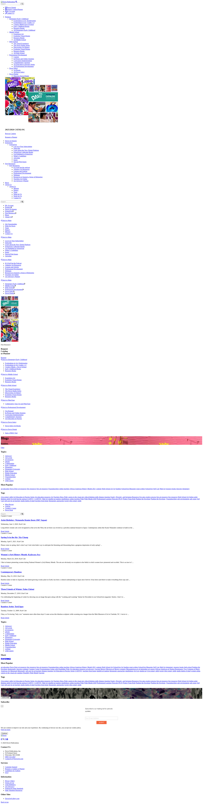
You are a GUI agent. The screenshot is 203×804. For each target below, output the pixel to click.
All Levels (8, 458)
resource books (171, 489)
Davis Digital (11, 7)
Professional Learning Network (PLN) (110, 499)
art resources (9, 460)
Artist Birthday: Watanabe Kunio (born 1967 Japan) (24, 520)
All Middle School (20, 40)
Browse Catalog (10, 134)
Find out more (5, 730)
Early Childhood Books (21, 26)
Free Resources (14, 165)
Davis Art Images (11, 141)
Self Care (156, 489)
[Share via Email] (8, 659)
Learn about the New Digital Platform (26, 150)
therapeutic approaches (56, 501)
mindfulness (65, 499)
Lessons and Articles (20, 171)
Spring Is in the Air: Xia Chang (14, 537)
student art (143, 671)
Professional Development (18, 55)
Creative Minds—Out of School (15, 367)
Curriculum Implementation (23, 61)
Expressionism (45, 669)
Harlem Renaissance (176, 669)
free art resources (42, 489)
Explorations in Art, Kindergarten (25, 21)
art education (5, 489)
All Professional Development (24, 66)
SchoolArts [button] (9, 143)
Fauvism (41, 673)
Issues (16, 160)
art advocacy (90, 669)
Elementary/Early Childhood (18, 19)
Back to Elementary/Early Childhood (14, 359)
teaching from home (41, 501)
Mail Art (162, 489)
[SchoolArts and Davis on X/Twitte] (3, 739)
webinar (7, 479)
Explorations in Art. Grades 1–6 (15, 365)
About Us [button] (8, 185)
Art (114, 489)
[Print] (10, 659)
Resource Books (19, 28)
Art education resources (43, 497)
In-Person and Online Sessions (24, 59)
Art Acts (136, 671)
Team (15, 192)
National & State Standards (14, 788)
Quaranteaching (10, 477)
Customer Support (11, 767)
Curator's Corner (10, 508)
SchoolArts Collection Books (23, 152)
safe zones (193, 499)
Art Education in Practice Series (24, 64)
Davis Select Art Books (13, 426)
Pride (82, 499)
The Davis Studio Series (22, 45)
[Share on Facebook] (2, 659)
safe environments (183, 499)
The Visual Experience (21, 43)
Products (8, 207)
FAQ (6, 773)
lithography (21, 671)
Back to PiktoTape (8, 400)
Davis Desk (14, 489)
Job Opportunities (11, 224)
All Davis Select (19, 72)
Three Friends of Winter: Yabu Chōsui (17, 589)
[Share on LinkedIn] (6, 659)
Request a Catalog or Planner (15, 769)
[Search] (22, 202)
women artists (195, 671)
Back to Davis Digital (9, 429)
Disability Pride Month (30, 673)
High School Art (107, 489)
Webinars (17, 175)
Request (3, 358)
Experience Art (19, 34)
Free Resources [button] (10, 164)
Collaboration (9, 463)
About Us (12, 186)
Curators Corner (34, 669)
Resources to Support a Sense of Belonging (28, 177)
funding (118, 489)
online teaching (64, 489)
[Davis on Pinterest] (7, 739)
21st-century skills (7, 497)
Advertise (17, 158)
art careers (151, 669)
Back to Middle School (10, 374)
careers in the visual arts (76, 497)
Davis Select (13, 68)
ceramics (123, 669)
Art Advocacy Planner (21, 181)
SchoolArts (13, 145)
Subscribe (17, 148)
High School (13, 42)
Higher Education (11, 473)
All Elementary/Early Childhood (24, 30)
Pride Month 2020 (90, 499)
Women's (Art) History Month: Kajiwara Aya (20, 554)
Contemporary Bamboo (11, 572)
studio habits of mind (28, 501)
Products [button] (8, 17)
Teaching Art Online (20, 179)
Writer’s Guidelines (11, 250)
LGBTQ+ (30, 499)
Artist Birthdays (10, 785)
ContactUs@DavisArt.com (14, 759)
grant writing (140, 489)
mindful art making (54, 499)
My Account (11, 11)
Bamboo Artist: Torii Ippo (12, 606)
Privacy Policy (10, 781)
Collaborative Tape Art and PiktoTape (17, 404)
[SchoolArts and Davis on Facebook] (1, 739)
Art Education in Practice (13, 419)
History (16, 190)
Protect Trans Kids (129, 499)
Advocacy (8, 456)
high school (188, 667)
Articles (7, 506)
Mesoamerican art (132, 669)
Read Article (5, 531)
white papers (9, 481)
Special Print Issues (20, 162)
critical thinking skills (91, 497)
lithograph (13, 671)
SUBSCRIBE (6, 697)
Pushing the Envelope (143, 499)
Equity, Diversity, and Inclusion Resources (125, 497)
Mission (16, 188)
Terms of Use (9, 783)
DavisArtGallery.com (12, 798)
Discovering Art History (22, 47)
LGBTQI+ (38, 499)
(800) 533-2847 (10, 757)
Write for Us (18, 194)
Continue (4, 733)
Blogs (7, 183)
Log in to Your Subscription (23, 146)
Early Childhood (10, 465)
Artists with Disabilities (58, 669)
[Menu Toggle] (16, 2)
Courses (16, 57)
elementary (186, 489)
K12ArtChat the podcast (22, 167)
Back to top (5, 802)
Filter (2, 448)
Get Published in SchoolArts (23, 154)
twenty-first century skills (72, 501)
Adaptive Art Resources (21, 169)
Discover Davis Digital (21, 76)
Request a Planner (11, 137)
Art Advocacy (9, 786)
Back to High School (9, 385)
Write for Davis (10, 226)
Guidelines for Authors (12, 771)
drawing (179, 489)
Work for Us (18, 196)
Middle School (14, 32)
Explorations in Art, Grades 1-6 (24, 22)
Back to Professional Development (13, 407)
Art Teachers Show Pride (59, 497)
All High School (19, 53)
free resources (31, 489)
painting (20, 673)
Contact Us (10, 13)
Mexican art (110, 669)
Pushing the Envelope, (158, 499)
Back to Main (6, 220)
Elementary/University (12, 469)
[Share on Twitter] (3, 659)
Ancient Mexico (100, 669)
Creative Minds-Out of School (24, 24)
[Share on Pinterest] (5, 659)
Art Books (17, 70)
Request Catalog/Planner (14, 9)
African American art (162, 669)
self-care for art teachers (12, 501)
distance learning (104, 497)
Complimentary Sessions (22, 62)
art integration (143, 669)
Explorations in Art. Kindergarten (16, 363)
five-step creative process (147, 497)
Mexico (116, 669)
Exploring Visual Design (22, 36)
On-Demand (9, 411)
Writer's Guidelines (20, 156)
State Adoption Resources (13, 790)
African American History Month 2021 (83, 489)
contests (98, 489)
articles (7, 461)
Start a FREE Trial (11, 433)
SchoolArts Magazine (128, 489)
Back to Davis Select (9, 422)
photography (12, 669)
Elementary (9, 467)
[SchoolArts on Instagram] (5, 739)
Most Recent (9, 504)
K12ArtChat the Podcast (13, 263)
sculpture (25, 669)
